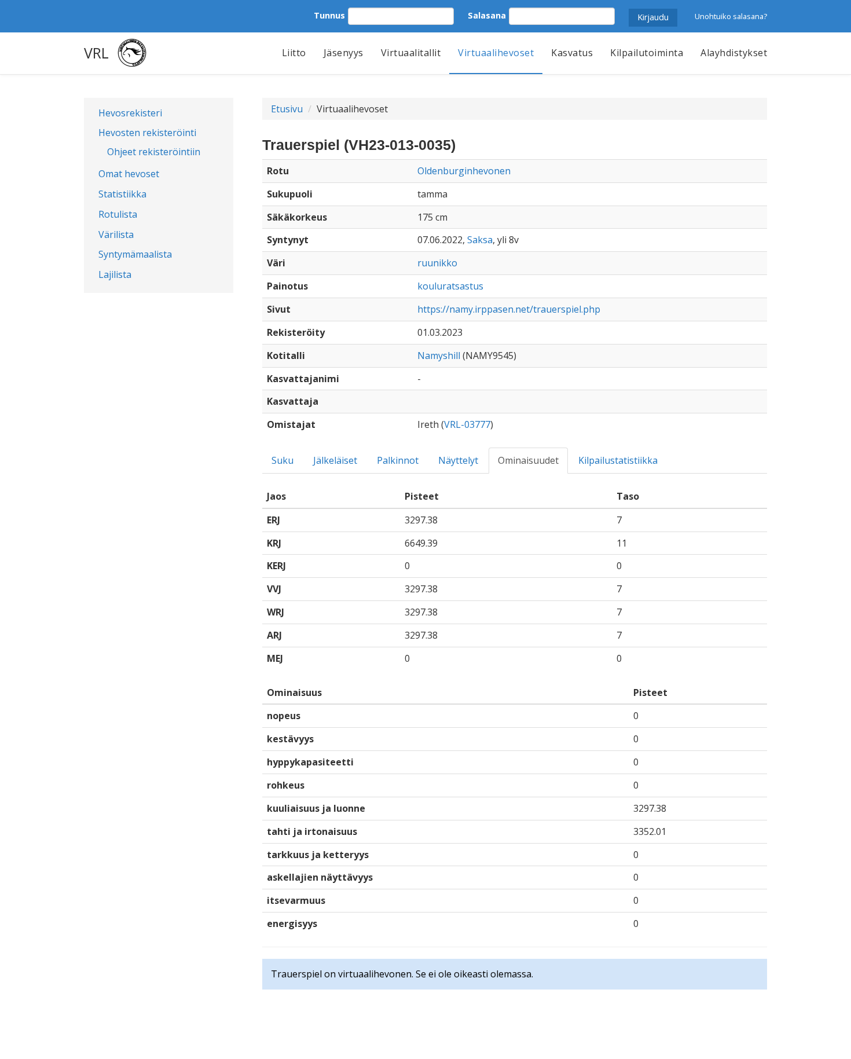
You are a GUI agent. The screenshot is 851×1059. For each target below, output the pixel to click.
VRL (96, 53)
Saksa (480, 239)
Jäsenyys (344, 52)
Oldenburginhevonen (464, 170)
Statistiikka (122, 194)
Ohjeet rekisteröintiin (153, 151)
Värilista (116, 234)
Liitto (294, 52)
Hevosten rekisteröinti (147, 132)
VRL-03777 (467, 424)
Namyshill (438, 355)
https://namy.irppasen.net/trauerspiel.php (508, 309)
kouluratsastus (450, 286)
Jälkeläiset (335, 460)
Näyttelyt (458, 460)
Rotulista (117, 214)
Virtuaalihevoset (496, 52)
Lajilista (114, 274)
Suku (283, 460)
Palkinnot (398, 460)
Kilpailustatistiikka (618, 460)
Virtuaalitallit (411, 52)
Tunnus (329, 15)
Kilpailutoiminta (646, 52)
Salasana (487, 15)
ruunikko (437, 262)
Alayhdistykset (733, 52)
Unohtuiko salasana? (731, 16)
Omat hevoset (128, 173)
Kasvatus (572, 52)
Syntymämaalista (135, 254)
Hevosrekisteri (130, 113)
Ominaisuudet (528, 460)
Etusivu (287, 108)
